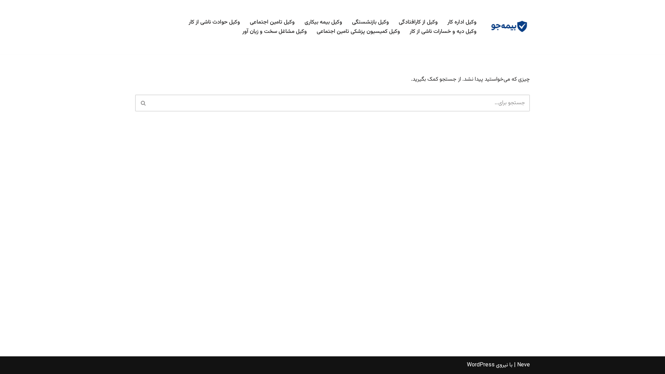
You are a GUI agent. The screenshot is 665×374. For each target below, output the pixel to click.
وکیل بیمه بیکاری (323, 22)
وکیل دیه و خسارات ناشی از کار (443, 31)
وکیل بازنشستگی (370, 22)
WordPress (481, 365)
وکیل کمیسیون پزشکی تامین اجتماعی (358, 31)
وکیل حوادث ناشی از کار (214, 22)
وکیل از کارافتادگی (418, 22)
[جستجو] (143, 103)
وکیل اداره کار (462, 22)
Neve (523, 365)
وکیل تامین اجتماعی (272, 22)
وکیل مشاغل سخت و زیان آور (274, 31)
